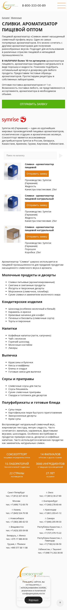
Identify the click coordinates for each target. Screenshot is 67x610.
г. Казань (16, 509)
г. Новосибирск (16, 518)
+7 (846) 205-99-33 (52, 521)
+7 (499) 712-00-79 (19, 504)
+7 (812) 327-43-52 (19, 495)
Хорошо (33, 600)
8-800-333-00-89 (34, 5)
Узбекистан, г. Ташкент (49, 549)
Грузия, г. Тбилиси (16, 544)
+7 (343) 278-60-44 (52, 504)
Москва (16, 501)
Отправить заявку (33, 104)
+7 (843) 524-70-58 (19, 513)
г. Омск (49, 492)
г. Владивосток (16, 527)
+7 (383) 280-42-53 (19, 521)
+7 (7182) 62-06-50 (52, 544)
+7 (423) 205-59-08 (19, 530)
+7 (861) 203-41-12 (52, 513)
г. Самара (49, 518)
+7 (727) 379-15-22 (52, 532)
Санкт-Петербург (16, 492)
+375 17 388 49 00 (19, 538)
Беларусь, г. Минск (16, 535)
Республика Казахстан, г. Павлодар (49, 539)
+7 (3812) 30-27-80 (52, 495)
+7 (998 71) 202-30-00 (53, 552)
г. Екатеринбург (50, 501)
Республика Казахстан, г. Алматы (49, 528)
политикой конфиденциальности (34, 592)
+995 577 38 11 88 (19, 547)
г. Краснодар (49, 509)
